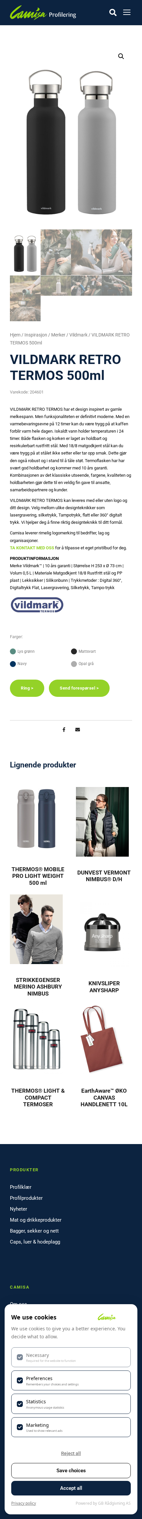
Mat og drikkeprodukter (35, 1220)
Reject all (71, 1453)
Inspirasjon (35, 334)
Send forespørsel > (79, 688)
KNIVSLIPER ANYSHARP (104, 986)
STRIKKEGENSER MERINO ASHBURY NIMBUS (38, 987)
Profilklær (20, 1187)
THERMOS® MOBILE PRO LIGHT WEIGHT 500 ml (38, 876)
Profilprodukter (26, 1198)
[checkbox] (71, 1357)
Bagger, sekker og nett (34, 1231)
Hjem (15, 334)
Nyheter (18, 1209)
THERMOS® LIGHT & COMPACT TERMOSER (38, 1097)
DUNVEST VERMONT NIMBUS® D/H (104, 875)
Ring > (27, 688)
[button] (121, 56)
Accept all (71, 1488)
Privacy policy (23, 1503)
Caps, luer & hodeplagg (35, 1242)
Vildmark (78, 334)
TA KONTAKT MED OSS (32, 547)
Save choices (71, 1471)
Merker (58, 334)
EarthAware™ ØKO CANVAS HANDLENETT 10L (104, 1097)
